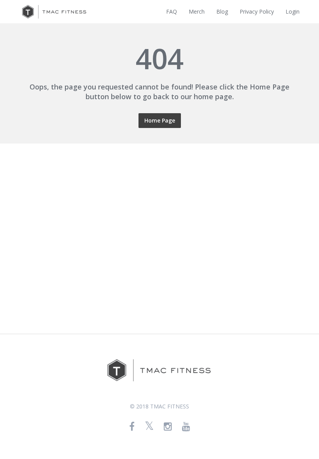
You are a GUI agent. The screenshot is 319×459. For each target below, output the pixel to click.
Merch (197, 11)
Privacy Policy (257, 11)
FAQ (171, 11)
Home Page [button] (159, 120)
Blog (222, 11)
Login (293, 11)
